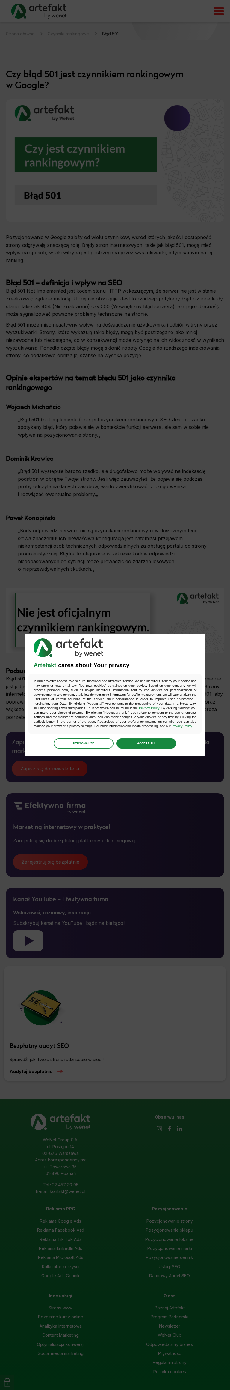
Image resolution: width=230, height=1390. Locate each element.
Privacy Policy (149, 708)
